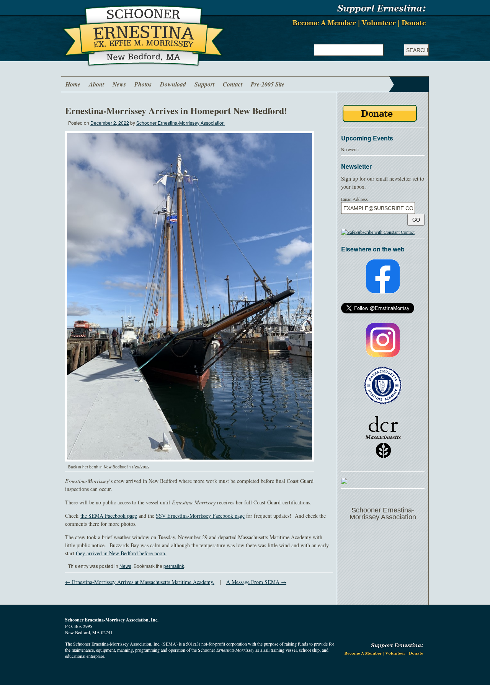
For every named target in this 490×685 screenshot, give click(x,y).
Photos (143, 84)
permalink (173, 566)
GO (416, 220)
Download (173, 84)
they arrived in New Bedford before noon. (121, 553)
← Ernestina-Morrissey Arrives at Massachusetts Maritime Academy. (139, 582)
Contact (232, 84)
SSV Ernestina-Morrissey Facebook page (200, 515)
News (119, 84)
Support (204, 84)
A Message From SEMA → (256, 582)
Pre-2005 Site (267, 84)
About (96, 84)
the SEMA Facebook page (108, 515)
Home (72, 84)
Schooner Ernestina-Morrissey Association (180, 122)
